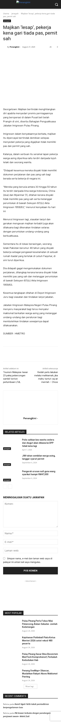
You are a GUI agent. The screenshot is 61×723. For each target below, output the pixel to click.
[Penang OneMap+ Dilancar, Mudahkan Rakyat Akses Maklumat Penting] (11, 675)
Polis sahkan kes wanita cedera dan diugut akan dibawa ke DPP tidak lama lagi (38, 443)
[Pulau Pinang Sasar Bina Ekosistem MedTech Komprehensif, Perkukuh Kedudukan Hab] (11, 658)
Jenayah (15, 13)
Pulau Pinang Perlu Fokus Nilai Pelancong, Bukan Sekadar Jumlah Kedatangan (39, 624)
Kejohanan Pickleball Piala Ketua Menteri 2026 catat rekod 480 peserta (38, 640)
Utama (6, 13)
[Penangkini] (30, 4)
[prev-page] (5, 487)
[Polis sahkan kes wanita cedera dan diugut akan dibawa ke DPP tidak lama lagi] (11, 444)
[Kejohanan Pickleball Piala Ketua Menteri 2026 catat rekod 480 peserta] (11, 642)
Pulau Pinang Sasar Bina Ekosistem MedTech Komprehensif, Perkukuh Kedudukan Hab (40, 657)
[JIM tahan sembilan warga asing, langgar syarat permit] (11, 460)
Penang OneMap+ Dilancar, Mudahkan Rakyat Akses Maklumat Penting (40, 673)
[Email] (45, 55)
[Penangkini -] (5, 46)
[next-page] (10, 487)
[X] (23, 55)
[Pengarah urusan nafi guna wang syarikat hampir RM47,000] (11, 476)
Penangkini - (15, 47)
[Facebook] (16, 55)
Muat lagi (29, 686)
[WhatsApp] (30, 55)
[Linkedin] (38, 55)
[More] (52, 55)
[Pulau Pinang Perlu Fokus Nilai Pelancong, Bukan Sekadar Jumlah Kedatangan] (11, 625)
